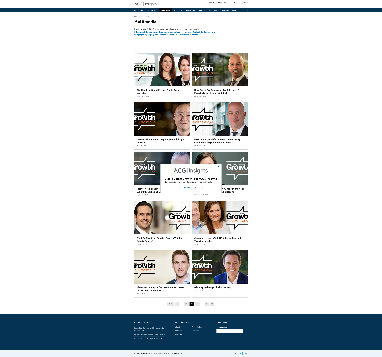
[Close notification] (218, 166)
